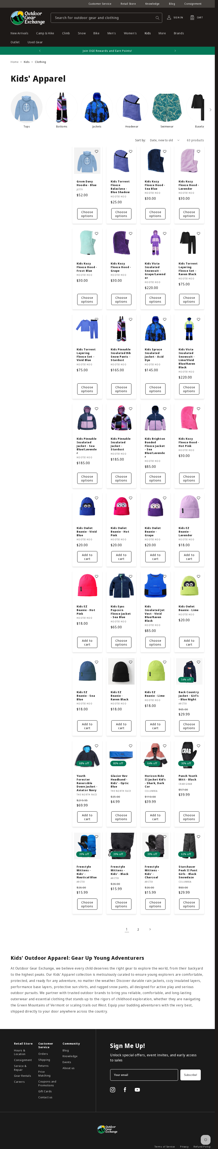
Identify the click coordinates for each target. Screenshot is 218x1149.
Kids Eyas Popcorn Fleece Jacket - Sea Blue (121, 612)
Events (67, 1062)
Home (15, 62)
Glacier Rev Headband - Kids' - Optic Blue (120, 781)
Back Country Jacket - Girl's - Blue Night (189, 695)
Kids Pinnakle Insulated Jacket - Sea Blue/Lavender (87, 446)
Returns (43, 1066)
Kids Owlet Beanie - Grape (153, 531)
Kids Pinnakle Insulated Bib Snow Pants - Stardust (121, 354)
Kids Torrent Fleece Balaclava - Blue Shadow (120, 187)
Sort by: (140, 140)
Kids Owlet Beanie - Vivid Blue (87, 531)
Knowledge (152, 4)
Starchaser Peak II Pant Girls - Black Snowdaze (188, 872)
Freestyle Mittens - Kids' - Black (120, 870)
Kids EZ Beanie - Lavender (185, 531)
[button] (195, 17)
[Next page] (150, 929)
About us (69, 1068)
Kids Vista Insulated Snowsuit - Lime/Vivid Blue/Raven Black (187, 358)
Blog (172, 4)
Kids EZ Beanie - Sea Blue (86, 695)
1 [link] (127, 929)
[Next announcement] (175, 51)
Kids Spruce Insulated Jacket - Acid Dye (154, 354)
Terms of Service (165, 1146)
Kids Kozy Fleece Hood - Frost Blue (87, 267)
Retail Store (128, 4)
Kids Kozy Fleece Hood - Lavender (189, 185)
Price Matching (44, 1073)
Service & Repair (20, 1068)
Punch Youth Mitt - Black (188, 777)
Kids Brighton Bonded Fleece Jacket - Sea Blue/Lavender (155, 447)
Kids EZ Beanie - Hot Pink (86, 610)
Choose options (87, 214)
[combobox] (106, 18)
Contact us (45, 1097)
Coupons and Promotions (47, 1083)
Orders (43, 1054)
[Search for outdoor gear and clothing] (157, 18)
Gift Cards (45, 1091)
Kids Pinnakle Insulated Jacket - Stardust (121, 444)
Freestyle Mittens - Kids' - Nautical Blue (87, 872)
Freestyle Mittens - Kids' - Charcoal (152, 872)
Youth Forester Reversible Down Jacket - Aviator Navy (87, 783)
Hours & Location (20, 1052)
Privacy (184, 1146)
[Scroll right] (210, 110)
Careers (19, 1082)
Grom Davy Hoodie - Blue (87, 183)
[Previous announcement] (39, 51)
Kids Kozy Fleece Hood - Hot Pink (189, 442)
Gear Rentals (22, 1076)
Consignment (193, 4)
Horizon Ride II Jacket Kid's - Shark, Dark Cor (155, 781)
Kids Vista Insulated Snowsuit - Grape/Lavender (155, 271)
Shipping (44, 1060)
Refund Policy (202, 1146)
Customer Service (100, 4)
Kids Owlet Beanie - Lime (189, 608)
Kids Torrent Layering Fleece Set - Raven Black (188, 269)
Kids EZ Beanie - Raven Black (120, 695)
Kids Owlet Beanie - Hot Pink (120, 531)
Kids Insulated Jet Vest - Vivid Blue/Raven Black (155, 614)
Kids (27, 62)
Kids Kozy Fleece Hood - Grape (121, 267)
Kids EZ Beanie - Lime (155, 694)
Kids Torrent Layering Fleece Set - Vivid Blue (86, 354)
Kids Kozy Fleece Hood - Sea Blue (155, 185)
